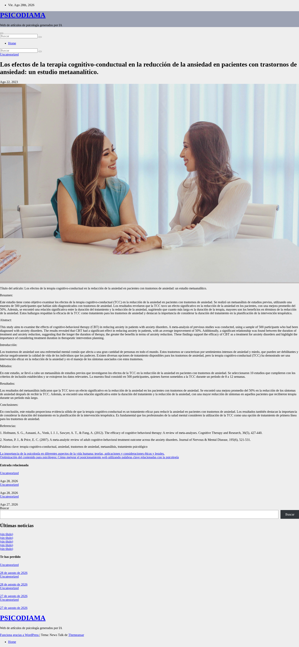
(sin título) (6, 534)
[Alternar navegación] (1, 33)
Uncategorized (9, 54)
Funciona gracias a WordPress (19, 635)
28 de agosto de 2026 (13, 573)
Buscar (4, 508)
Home (12, 43)
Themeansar (76, 635)
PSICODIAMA (23, 15)
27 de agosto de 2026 (13, 596)
